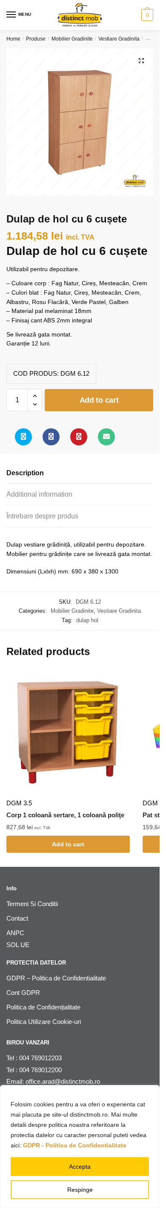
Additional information (39, 494)
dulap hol (87, 620)
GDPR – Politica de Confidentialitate (56, 978)
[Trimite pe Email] (106, 436)
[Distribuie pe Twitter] (23, 436)
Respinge (80, 1189)
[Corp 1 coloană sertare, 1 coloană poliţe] (68, 732)
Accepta (80, 1166)
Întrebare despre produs (42, 516)
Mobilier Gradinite (72, 39)
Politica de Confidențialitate (43, 1007)
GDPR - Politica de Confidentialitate (74, 1145)
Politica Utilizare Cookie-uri (43, 1021)
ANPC (15, 932)
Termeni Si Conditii (32, 903)
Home (13, 39)
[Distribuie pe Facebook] (51, 436)
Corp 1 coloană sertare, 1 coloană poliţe (65, 815)
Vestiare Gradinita (119, 39)
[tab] (79, 473)
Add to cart (99, 400)
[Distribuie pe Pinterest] (78, 436)
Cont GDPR (23, 992)
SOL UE (17, 944)
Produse (36, 39)
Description (25, 473)
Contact (17, 918)
